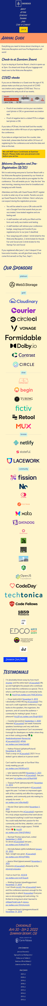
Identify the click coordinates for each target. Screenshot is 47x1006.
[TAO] (23, 640)
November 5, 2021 (33, 773)
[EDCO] (23, 631)
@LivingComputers (13, 869)
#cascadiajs (28, 893)
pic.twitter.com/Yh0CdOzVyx (30, 695)
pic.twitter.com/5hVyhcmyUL (18, 905)
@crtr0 (18, 887)
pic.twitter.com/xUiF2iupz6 (17, 878)
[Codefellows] (23, 604)
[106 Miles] (23, 649)
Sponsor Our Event (15, 659)
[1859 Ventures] (23, 613)
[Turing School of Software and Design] (23, 399)
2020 (22, 977)
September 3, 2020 (33, 721)
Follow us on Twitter (22, 958)
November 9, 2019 (30, 699)
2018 (22, 984)
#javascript (26, 739)
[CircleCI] (23, 319)
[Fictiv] (23, 408)
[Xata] (23, 513)
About (23, 9)
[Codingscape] (23, 381)
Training (23, 18)
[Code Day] (23, 586)
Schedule (23, 15)
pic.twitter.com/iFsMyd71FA (17, 845)
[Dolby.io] (23, 346)
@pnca (26, 902)
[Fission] (23, 477)
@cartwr (9, 683)
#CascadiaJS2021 (13, 742)
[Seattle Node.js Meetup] (23, 549)
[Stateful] (23, 452)
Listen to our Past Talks (22, 964)
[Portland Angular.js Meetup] (23, 568)
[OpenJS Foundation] (23, 577)
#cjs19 (14, 695)
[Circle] (23, 364)
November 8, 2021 (13, 751)
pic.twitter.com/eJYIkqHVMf (25, 779)
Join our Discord (22, 952)
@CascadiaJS (34, 683)
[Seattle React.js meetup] (23, 558)
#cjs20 (17, 717)
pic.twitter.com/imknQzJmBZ (17, 745)
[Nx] (23, 486)
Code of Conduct (23, 25)
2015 (22, 990)
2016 (22, 987)
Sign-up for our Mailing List (22, 955)
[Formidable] (23, 337)
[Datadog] (23, 522)
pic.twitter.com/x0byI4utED (17, 803)
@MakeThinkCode (13, 902)
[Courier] (23, 310)
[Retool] (23, 417)
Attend (23, 12)
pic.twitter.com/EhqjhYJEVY (31, 717)
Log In (23, 29)
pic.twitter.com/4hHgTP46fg (17, 857)
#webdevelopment (13, 739)
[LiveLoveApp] (23, 531)
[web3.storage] (23, 284)
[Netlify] (23, 443)
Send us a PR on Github (22, 961)
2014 (22, 993)
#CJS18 (24, 875)
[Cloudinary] (23, 301)
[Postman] (23, 504)
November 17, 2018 (14, 885)
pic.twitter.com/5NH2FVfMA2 (18, 833)
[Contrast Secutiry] (23, 355)
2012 (22, 1000)
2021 (22, 974)
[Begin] (23, 390)
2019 (22, 980)
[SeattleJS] (23, 540)
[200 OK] (23, 622)
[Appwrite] (23, 495)
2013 (22, 996)
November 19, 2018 (14, 912)
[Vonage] (23, 328)
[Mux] (23, 426)
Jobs (23, 22)
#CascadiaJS (19, 724)
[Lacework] (23, 461)
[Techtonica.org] (23, 595)
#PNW (23, 742)
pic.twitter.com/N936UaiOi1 (17, 769)
